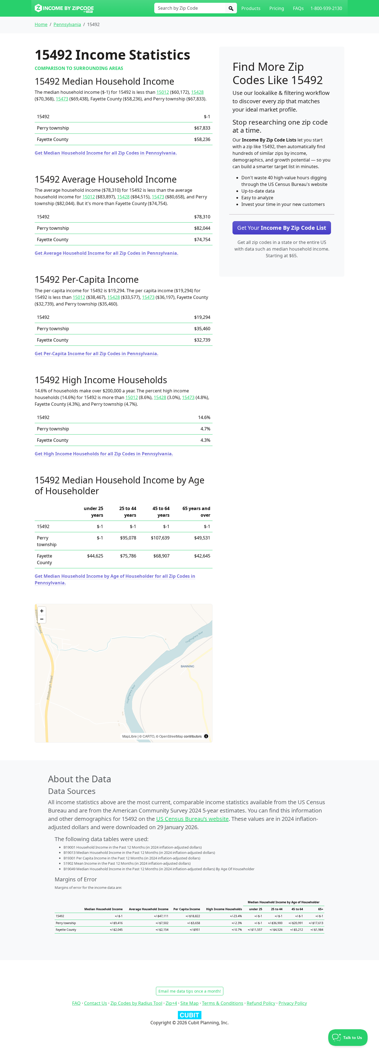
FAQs (298, 8)
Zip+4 (171, 1003)
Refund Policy (261, 1003)
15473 (62, 99)
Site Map (189, 1003)
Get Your (281, 227)
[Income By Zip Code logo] (64, 8)
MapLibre (129, 736)
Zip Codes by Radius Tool (136, 1003)
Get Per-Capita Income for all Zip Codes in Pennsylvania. (96, 353)
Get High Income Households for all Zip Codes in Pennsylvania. (104, 454)
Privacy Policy (293, 1003)
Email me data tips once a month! (189, 991)
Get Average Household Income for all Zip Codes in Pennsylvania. (106, 253)
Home (41, 24)
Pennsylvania (67, 24)
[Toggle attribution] (206, 736)
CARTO (148, 736)
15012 (162, 92)
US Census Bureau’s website (192, 819)
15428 (197, 92)
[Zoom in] (42, 611)
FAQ (76, 1003)
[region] (123, 673)
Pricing (276, 8)
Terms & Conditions (222, 1003)
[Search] (231, 8)
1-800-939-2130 (326, 8)
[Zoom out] (42, 619)
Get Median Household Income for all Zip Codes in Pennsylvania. (106, 153)
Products (251, 8)
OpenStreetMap (171, 736)
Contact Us (95, 1003)
